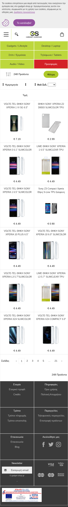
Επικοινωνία (17, 442)
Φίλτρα (51, 74)
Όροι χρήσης (51, 389)
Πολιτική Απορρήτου (51, 394)
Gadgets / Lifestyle (17, 45)
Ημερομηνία (11, 84)
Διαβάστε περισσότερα (24, 12)
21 (56, 360)
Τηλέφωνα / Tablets (51, 55)
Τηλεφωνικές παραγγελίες (51, 415)
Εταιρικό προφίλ (17, 389)
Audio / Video (17, 64)
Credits (17, 394)
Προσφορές (51, 64)
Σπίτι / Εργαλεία (17, 55)
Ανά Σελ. (42, 84)
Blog (17, 447)
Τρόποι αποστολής (17, 420)
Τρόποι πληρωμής (17, 415)
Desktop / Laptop (50, 45)
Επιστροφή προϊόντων (51, 420)
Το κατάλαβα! (24, 23)
